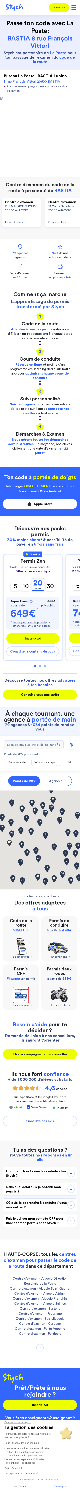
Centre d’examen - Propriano (40, 1313)
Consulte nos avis (40, 1121)
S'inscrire (59, 7)
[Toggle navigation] (73, 7)
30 (50, 586)
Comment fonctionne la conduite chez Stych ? (36, 1173)
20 (38, 584)
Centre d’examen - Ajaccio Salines (40, 1303)
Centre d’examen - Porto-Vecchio (40, 1328)
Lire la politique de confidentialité (21, 1473)
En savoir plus (14, 222)
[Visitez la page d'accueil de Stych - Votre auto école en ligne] (13, 7)
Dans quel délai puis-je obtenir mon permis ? (33, 1189)
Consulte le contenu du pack (32, 651)
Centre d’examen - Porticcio (40, 1333)
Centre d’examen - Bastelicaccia (40, 1318)
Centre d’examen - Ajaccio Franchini (40, 1298)
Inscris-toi (33, 638)
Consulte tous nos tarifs (40, 694)
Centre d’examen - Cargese (40, 1323)
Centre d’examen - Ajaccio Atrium (40, 1293)
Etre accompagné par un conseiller (40, 1054)
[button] (9, 843)
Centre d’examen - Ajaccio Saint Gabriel (40, 1288)
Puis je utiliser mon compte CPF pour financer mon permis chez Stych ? (34, 1221)
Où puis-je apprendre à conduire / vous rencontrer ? (36, 1205)
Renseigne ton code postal (29, 622)
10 (26, 586)
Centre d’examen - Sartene (40, 1308)
